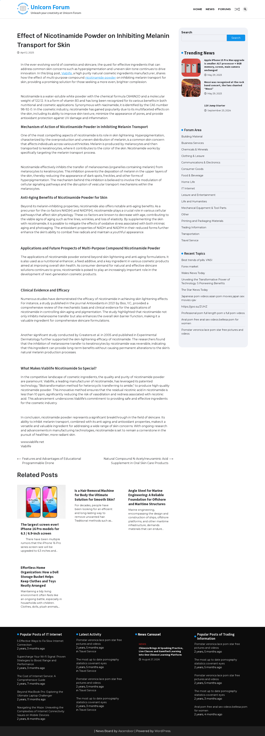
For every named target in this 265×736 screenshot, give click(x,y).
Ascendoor (126, 731)
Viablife (66, 73)
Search (186, 32)
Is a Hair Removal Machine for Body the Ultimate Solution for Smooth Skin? (95, 495)
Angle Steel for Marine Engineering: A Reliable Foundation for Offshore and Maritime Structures (147, 497)
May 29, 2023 (214, 75)
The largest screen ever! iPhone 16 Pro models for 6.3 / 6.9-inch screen (40, 529)
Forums (224, 9)
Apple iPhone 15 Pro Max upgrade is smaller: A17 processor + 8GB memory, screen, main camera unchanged (224, 65)
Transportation (190, 234)
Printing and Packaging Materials (202, 221)
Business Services (192, 143)
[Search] (245, 9)
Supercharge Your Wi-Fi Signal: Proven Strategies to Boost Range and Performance (41, 660)
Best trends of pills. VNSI (196, 260)
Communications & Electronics (200, 162)
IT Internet (188, 188)
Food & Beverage (192, 175)
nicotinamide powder (100, 77)
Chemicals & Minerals (194, 149)
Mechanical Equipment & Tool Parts (203, 208)
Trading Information (193, 227)
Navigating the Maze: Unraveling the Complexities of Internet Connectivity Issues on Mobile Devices (40, 711)
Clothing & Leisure (192, 156)
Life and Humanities (194, 201)
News (210, 9)
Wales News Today (193, 273)
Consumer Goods (192, 169)
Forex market (189, 266)
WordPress (162, 731)
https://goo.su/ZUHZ (194, 306)
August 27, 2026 (151, 659)
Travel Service (189, 240)
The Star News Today (194, 289)
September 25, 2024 (219, 110)
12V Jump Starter (214, 105)
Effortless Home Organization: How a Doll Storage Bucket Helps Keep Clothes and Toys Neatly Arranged (39, 576)
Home (197, 9)
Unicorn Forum (50, 7)
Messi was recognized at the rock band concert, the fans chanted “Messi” (224, 85)
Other (185, 214)
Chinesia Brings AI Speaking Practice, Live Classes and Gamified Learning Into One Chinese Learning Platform (161, 651)
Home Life (188, 182)
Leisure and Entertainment (198, 195)
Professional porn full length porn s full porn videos (213, 313)
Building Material (191, 136)
